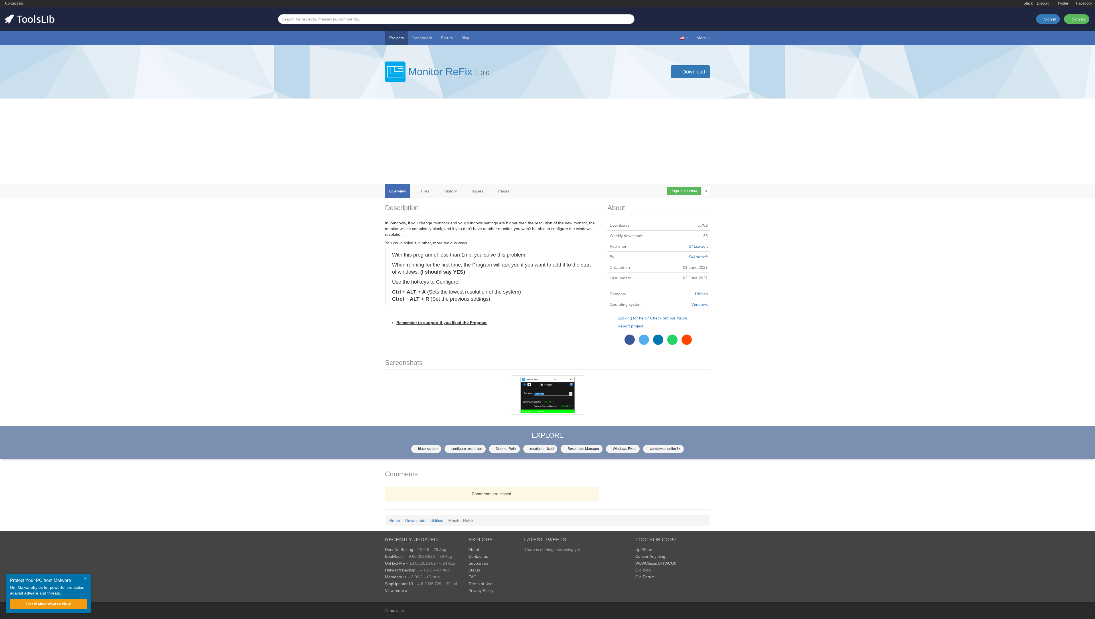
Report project (630, 326)
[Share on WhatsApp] (672, 340)
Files (424, 191)
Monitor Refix (505, 449)
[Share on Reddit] (687, 340)
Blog (465, 38)
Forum (447, 38)
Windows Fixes (624, 449)
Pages (503, 191)
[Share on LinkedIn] (658, 340)
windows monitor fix (664, 449)
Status (474, 570)
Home (394, 520)
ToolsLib (396, 610)
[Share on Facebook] (629, 340)
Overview (397, 191)
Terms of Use (480, 583)
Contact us (13, 3)
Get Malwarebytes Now (48, 604)
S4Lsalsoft (698, 246)
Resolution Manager (583, 449)
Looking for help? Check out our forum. (653, 318)
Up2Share (644, 549)
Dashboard (422, 38)
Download (693, 72)
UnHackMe (395, 563)
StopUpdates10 (399, 583)
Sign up (1078, 19)
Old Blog (643, 570)
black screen (427, 449)
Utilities (701, 294)
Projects (396, 38)
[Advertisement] (547, 141)
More (701, 38)
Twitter (1062, 3)
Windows (700, 304)
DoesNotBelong (399, 549)
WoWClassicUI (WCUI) (655, 563)
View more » (396, 590)
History (450, 191)
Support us (478, 563)
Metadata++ (396, 577)
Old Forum (645, 577)
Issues (477, 191)
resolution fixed (541, 449)
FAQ (472, 577)
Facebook (1083, 3)
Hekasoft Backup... (402, 570)
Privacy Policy (481, 590)
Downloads (415, 520)
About (474, 549)
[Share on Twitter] (644, 340)
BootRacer (394, 556)
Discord (1043, 3)
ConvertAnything (650, 556)
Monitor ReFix (440, 71)
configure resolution (466, 449)
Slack (1027, 3)
